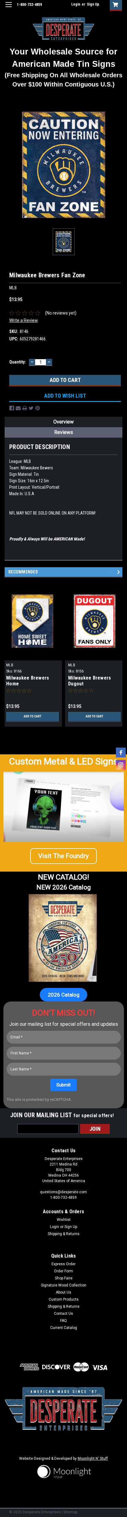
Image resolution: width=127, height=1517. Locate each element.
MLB (9, 665)
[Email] (18, 408)
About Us (63, 1292)
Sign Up (93, 4)
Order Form (63, 1271)
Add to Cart (32, 716)
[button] (63, 856)
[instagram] (121, 765)
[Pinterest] (37, 408)
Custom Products (64, 1299)
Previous (111, 572)
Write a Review (23, 320)
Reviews (63, 432)
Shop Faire (63, 1278)
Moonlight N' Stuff (93, 1458)
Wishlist (64, 1220)
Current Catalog (63, 1328)
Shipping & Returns (64, 1234)
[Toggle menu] (8, 8)
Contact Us (63, 1313)
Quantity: (17, 361)
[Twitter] (31, 408)
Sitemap (70, 1512)
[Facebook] (11, 408)
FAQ (63, 1320)
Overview (63, 422)
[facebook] (121, 752)
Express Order (63, 1264)
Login (75, 4)
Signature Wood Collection (63, 1285)
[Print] (24, 408)
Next (119, 572)
